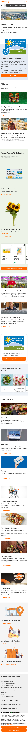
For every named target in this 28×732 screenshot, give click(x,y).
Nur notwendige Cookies (14, 730)
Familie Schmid (5, 233)
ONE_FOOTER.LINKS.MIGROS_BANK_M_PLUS (11, 688)
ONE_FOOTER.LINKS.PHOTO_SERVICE (10, 690)
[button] (14, 676)
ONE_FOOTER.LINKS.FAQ (7, 681)
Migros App (3, 694)
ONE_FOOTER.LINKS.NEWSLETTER (9, 696)
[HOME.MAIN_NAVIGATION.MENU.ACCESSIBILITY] (1, 5)
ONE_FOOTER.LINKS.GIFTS (7, 685)
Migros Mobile (4, 692)
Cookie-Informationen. (10, 724)
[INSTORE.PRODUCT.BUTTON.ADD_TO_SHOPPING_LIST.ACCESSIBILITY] (11, 245)
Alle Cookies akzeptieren (14, 727)
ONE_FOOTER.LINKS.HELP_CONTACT (9, 679)
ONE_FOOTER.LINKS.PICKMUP (8, 683)
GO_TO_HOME (4, 2)
